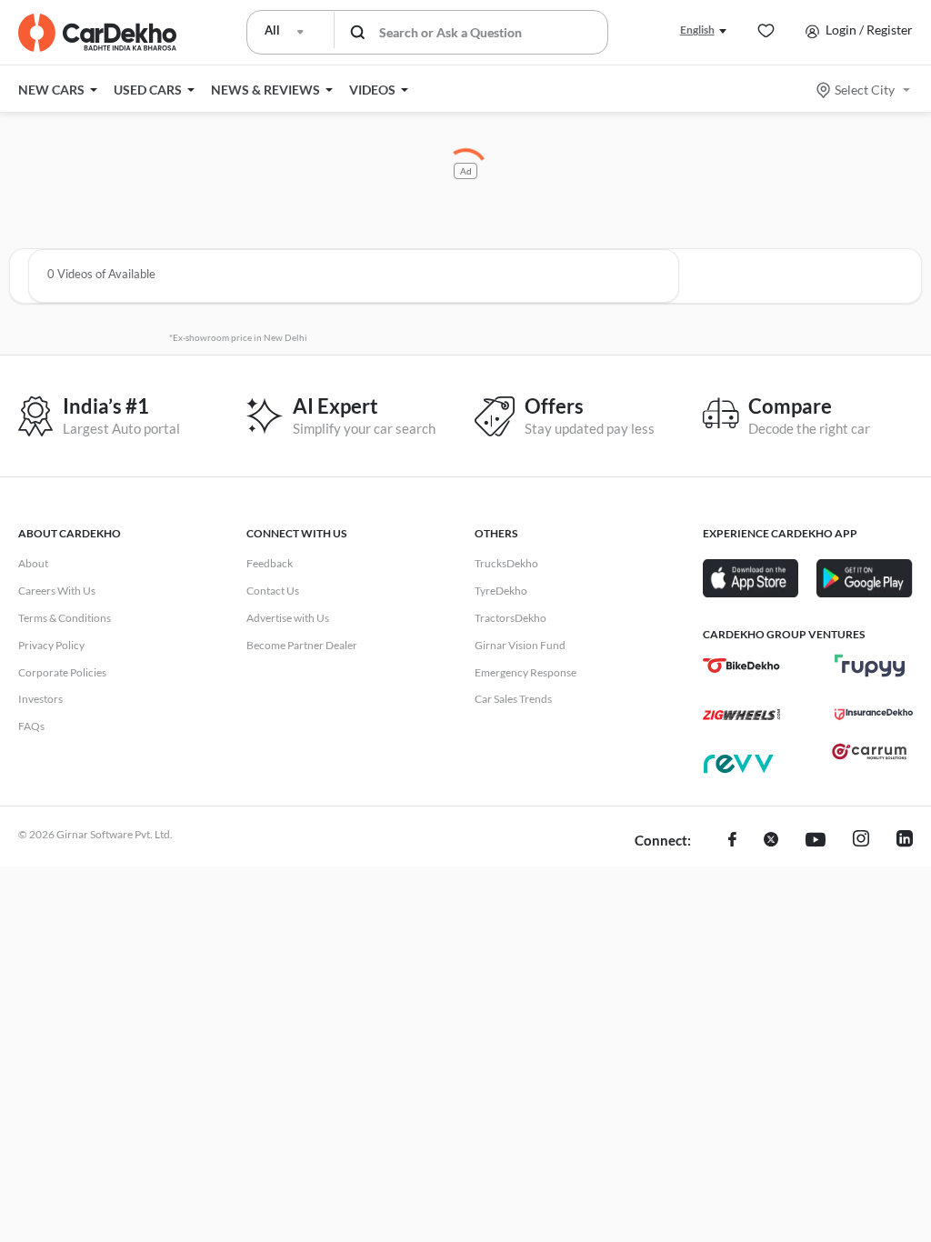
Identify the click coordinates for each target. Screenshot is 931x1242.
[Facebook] (732, 841)
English (697, 29)
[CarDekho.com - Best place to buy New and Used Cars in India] (97, 33)
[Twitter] (771, 841)
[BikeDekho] (741, 665)
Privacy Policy (51, 645)
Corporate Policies (62, 672)
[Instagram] (861, 841)
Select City (865, 89)
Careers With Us (56, 590)
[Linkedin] (904, 841)
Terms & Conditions (64, 618)
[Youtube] (816, 841)
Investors (40, 699)
